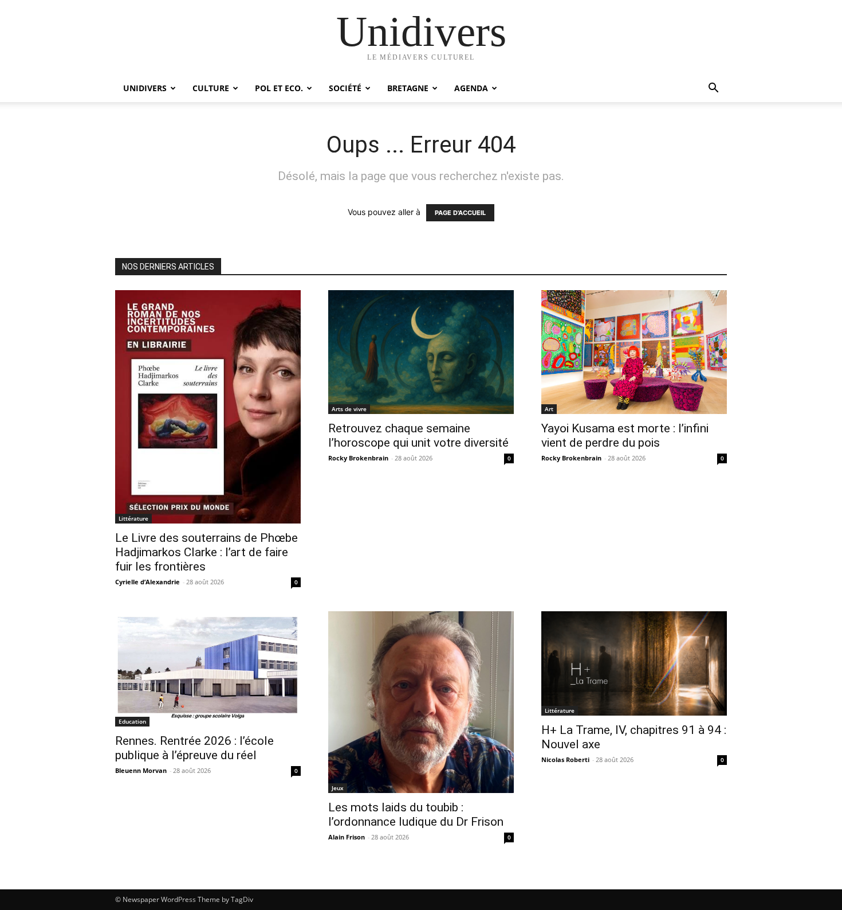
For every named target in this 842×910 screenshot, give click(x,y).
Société (345, 88)
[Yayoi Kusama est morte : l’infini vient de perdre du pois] (634, 352)
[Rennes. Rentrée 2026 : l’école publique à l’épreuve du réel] (208, 669)
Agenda (471, 88)
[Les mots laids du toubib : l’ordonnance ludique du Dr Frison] (421, 702)
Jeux (338, 788)
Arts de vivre (349, 409)
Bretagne (407, 88)
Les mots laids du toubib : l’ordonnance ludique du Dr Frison (415, 814)
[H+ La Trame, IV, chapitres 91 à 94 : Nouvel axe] (634, 663)
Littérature (133, 518)
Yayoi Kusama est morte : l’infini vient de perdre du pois (625, 435)
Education (132, 721)
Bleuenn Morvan (141, 770)
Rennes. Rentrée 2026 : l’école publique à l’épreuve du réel (194, 748)
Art (549, 409)
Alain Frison (346, 837)
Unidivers (145, 88)
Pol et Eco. (279, 88)
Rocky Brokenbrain (358, 458)
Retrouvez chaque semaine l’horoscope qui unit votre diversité (418, 435)
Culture (210, 88)
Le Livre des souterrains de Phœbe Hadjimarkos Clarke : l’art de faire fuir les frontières (206, 552)
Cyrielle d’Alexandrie (147, 581)
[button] (713, 89)
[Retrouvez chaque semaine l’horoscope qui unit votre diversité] (421, 352)
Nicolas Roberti (565, 759)
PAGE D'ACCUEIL (460, 213)
